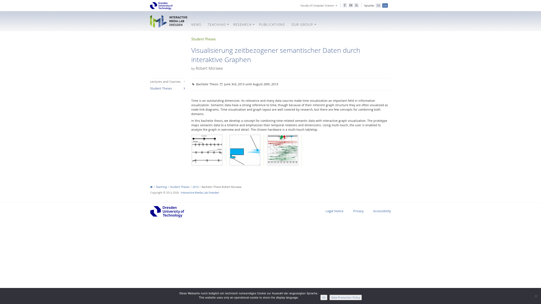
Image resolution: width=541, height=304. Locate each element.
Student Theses (161, 88)
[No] (536, 296)
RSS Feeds (356, 5)
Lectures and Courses (165, 82)
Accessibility (382, 211)
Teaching (161, 187)
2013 (195, 187)
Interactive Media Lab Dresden (169, 21)
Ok (324, 297)
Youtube (351, 5)
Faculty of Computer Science (317, 5)
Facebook (345, 5)
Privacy (358, 211)
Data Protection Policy (345, 297)
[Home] (151, 187)
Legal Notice (334, 211)
